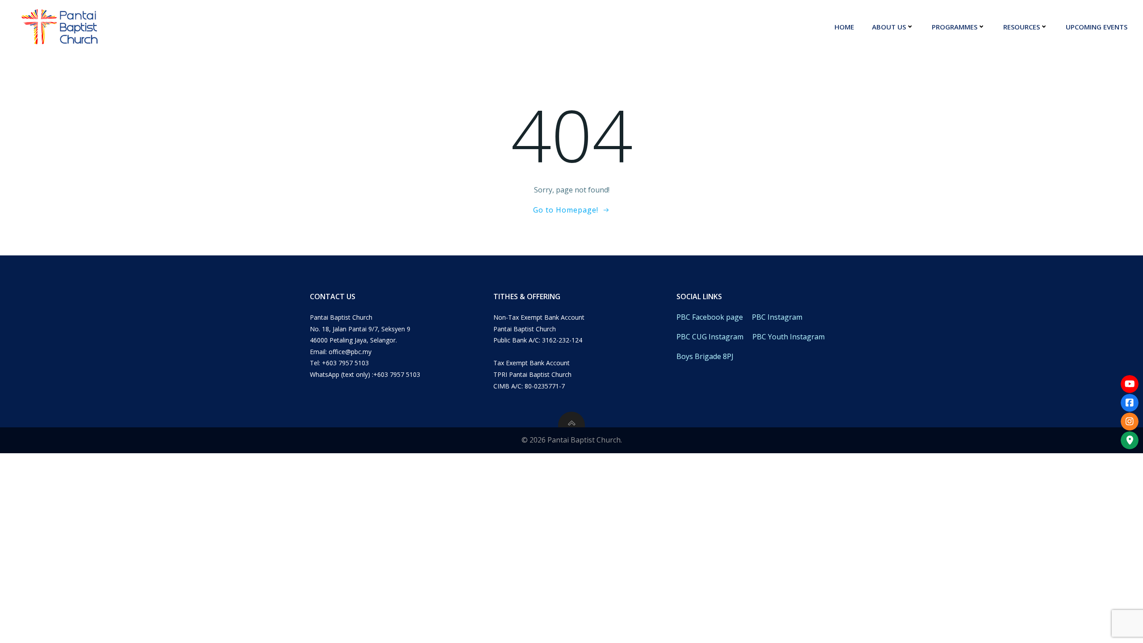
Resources (1021, 26)
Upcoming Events (1096, 26)
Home (844, 26)
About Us (889, 26)
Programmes (954, 26)
